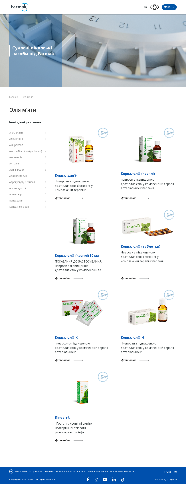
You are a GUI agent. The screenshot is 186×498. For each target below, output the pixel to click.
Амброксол (16, 145)
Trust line (170, 471)
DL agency (172, 479)
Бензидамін (16, 200)
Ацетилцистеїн (18, 188)
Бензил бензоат (19, 206)
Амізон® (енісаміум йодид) (25, 151)
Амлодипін (15, 157)
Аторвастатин (18, 176)
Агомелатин (16, 132)
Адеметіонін (16, 138)
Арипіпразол (17, 169)
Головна (13, 96)
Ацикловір (15, 194)
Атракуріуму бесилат (22, 182)
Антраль (14, 163)
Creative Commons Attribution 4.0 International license (80, 471)
